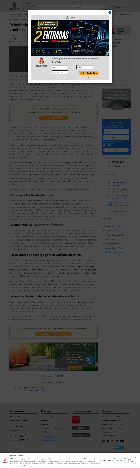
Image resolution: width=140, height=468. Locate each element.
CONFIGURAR (106, 460)
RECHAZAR (121, 460)
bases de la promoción (82, 77)
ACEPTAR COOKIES (131, 461)
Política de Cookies (27, 466)
